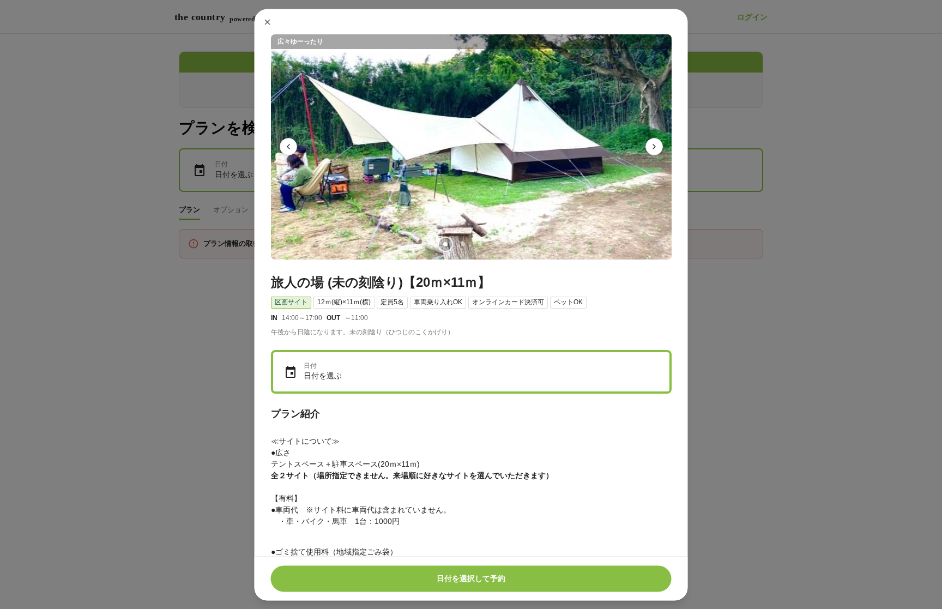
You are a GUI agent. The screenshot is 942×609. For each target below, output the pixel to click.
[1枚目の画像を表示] (444, 243)
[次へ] (654, 146)
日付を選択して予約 (471, 578)
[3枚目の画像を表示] (479, 243)
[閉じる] (267, 21)
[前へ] (288, 146)
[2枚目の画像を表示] (462, 243)
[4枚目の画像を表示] (497, 243)
